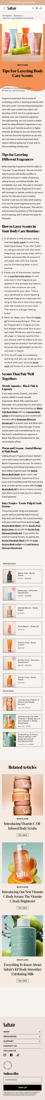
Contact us (10, 1046)
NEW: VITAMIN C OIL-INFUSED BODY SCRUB (22, 2)
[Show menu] (4, 8)
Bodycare (18, 16)
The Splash (7, 16)
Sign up (22, 1087)
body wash (20, 242)
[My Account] (37, 8)
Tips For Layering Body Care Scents (18, 18)
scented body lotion (20, 276)
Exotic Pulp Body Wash (13, 541)
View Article (22, 835)
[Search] (33, 8)
